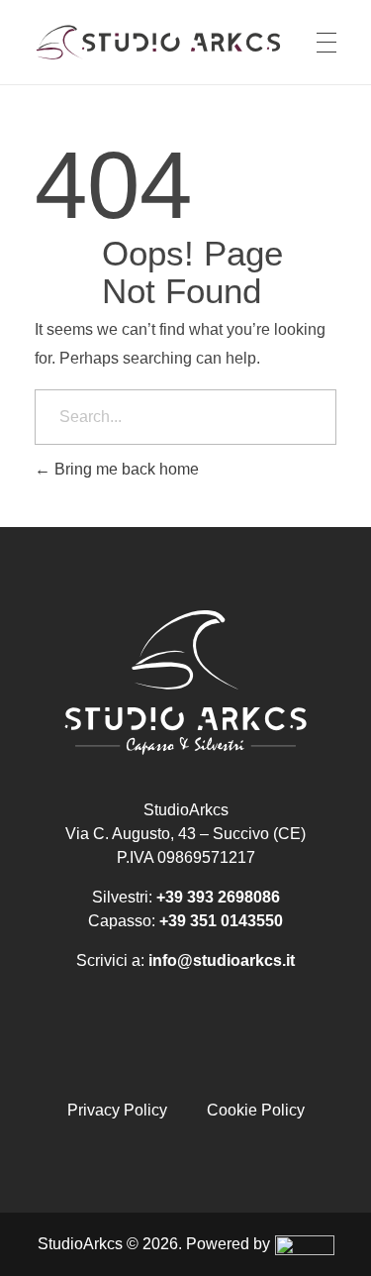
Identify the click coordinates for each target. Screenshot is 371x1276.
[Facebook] (147, 1048)
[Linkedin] (223, 1048)
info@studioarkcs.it (221, 960)
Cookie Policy (256, 1110)
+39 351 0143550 (221, 920)
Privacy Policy (117, 1110)
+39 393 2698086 (218, 897)
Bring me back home (124, 469)
